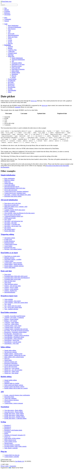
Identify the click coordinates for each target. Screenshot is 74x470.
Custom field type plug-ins (11, 455)
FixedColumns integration (11, 365)
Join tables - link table (10, 223)
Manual (6, 9)
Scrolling (6, 381)
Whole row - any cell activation (13, 370)
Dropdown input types (9, 296)
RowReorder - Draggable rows (13, 334)
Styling (10, 41)
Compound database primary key (13, 216)
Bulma (6, 433)
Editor (11, 56)
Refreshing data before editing (12, 196)
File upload (7, 227)
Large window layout (10, 441)
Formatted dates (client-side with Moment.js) (17, 277)
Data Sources (12, 29)
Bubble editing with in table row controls (16, 388)
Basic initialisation (9, 178)
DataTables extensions (9, 312)
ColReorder (11, 51)
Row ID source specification (12, 214)
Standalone (15, 74)
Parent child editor (9, 231)
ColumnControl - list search (12, 327)
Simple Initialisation (17, 58)
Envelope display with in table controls (15, 446)
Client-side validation (10, 398)
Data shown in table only (11, 205)
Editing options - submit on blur (13, 353)
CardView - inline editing (11, 324)
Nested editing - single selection (13, 264)
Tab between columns (10, 352)
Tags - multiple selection (11, 309)
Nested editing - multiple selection (14, 266)
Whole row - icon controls (11, 368)
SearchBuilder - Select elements (13, 338)
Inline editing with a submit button (14, 357)
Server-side (11, 33)
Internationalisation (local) (11, 186)
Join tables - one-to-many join (12, 226)
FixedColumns (12, 79)
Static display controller (11, 448)
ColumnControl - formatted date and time (16, 329)
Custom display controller (11, 456)
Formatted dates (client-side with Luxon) (15, 276)
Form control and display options (13, 385)
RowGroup (11, 85)
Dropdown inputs (17, 66)
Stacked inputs (8, 443)
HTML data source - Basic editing (14, 413)
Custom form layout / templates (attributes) (16, 191)
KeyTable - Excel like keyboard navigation (16, 330)
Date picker (7, 274)
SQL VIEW (7, 219)
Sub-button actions (9, 238)
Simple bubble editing (10, 380)
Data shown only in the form (12, 203)
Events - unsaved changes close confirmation (17, 395)
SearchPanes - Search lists (11, 340)
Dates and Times (12, 37)
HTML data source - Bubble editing (14, 417)
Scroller (10, 88)
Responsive (11, 84)
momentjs (17, 107)
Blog (5, 17)
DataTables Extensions (18, 69)
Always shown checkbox (11, 400)
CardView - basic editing (11, 322)
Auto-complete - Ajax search (12, 301)
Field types (7, 181)
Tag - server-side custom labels (13, 307)
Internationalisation (13, 35)
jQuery (10, 38)
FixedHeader (11, 80)
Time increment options (11, 284)
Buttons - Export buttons (11, 319)
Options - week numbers (11, 289)
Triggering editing (17, 63)
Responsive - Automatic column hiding (15, 332)
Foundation (7, 432)
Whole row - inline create (11, 371)
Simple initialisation (8, 175)
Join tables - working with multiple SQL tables (17, 194)
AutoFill (10, 46)
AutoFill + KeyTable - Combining (14, 317)
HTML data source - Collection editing (15, 418)
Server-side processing (10, 190)
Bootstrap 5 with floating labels (13, 430)
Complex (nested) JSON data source (14, 210)
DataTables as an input (18, 64)
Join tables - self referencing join (13, 221)
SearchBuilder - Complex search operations (16, 335)
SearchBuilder (12, 90)
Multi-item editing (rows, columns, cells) (15, 206)
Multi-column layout (10, 440)
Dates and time (16, 67)
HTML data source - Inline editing (14, 415)
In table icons (8, 239)
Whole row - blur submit (11, 373)
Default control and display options (14, 386)
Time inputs (7, 282)
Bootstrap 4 (7, 427)
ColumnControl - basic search (12, 325)
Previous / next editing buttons (13, 249)
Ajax (9, 30)
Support (6, 21)
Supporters (13, 466)
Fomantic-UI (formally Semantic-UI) (14, 435)
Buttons (10, 48)
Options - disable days (10, 290)
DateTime (11, 54)
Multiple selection (9, 258)
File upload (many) (9, 229)
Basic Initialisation (13, 25)
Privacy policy (5, 466)
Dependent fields (9, 397)
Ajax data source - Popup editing (13, 412)
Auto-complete (8, 299)
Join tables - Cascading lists (12, 224)
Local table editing (9, 185)
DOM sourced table (10, 218)
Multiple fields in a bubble (11, 383)
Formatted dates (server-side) (12, 279)
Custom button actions (10, 244)
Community (7, 19)
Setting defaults (8, 183)
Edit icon (6, 358)
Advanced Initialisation (14, 27)
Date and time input (10, 281)
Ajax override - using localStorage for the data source (19, 213)
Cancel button (8, 246)
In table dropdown (9, 241)
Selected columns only (10, 362)
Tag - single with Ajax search (12, 306)
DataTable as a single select (12, 256)
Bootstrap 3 (7, 425)
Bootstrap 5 (7, 428)
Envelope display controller (12, 445)
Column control (8, 261)
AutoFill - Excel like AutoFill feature (14, 316)
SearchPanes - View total (11, 343)
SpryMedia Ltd (19, 461)
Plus (5, 8)
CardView (12, 50)
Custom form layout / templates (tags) (15, 193)
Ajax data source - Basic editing (13, 410)
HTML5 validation (9, 211)
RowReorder (11, 87)
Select (9, 92)
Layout (10, 40)
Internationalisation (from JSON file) (14, 188)
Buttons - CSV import (10, 321)
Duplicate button (9, 242)
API (9, 32)
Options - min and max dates (12, 286)
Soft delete (7, 401)
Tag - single (7, 304)
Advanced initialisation (9, 200)
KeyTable (11, 82)
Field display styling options (12, 438)
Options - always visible (11, 287)
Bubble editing (16, 72)
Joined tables (8, 360)
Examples (7, 11)
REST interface (8, 208)
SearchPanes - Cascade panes (12, 342)
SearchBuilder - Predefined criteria (14, 337)
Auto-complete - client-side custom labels (16, 302)
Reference (7, 13)
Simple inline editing (10, 350)
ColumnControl (12, 53)
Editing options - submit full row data (15, 355)
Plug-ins (10, 43)
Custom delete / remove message (13, 403)
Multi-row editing (9, 180)
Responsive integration (10, 363)
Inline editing (15, 71)
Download (7, 14)
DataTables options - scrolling (12, 259)
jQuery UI (7, 436)
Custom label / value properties (13, 262)
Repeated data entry (10, 247)
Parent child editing (9, 267)
